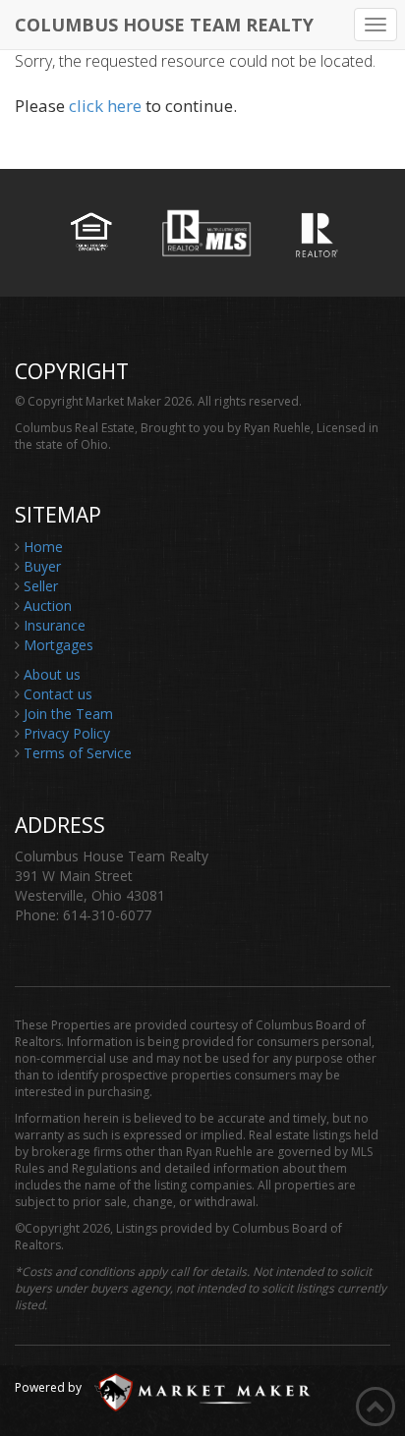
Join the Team (68, 713)
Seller (41, 586)
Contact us (58, 694)
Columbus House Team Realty (164, 23)
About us (52, 674)
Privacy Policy (67, 733)
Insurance (55, 625)
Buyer (42, 566)
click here (105, 105)
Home (43, 546)
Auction (48, 605)
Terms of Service (78, 753)
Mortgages (58, 644)
